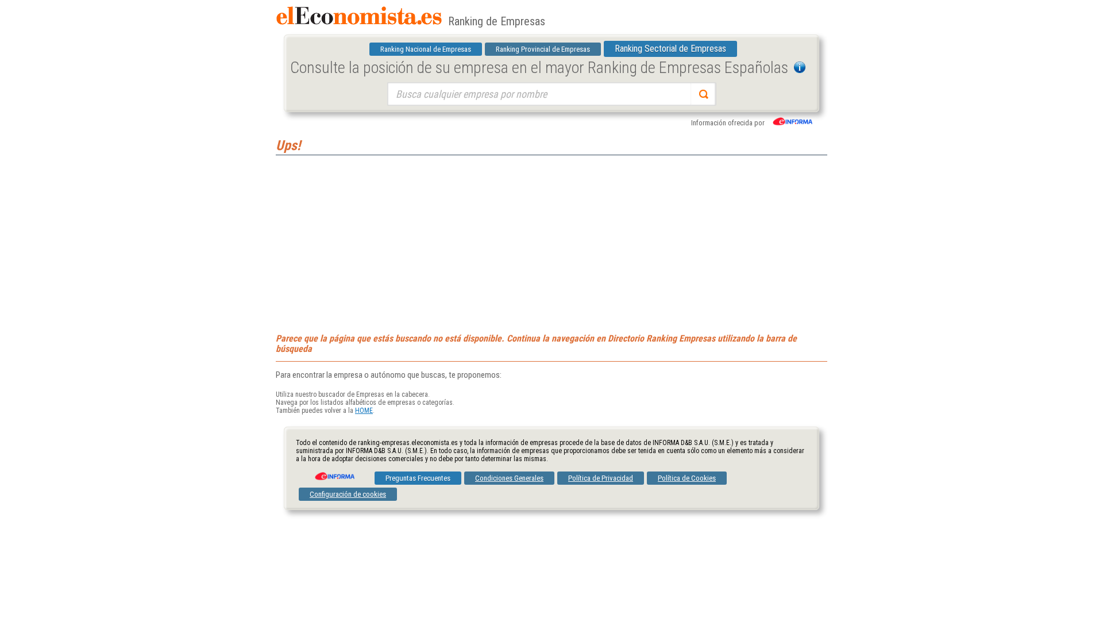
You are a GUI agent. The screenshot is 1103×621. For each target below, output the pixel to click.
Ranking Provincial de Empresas (543, 49)
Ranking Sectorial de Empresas (670, 48)
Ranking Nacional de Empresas (425, 49)
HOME (364, 411)
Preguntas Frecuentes (417, 478)
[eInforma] (334, 472)
